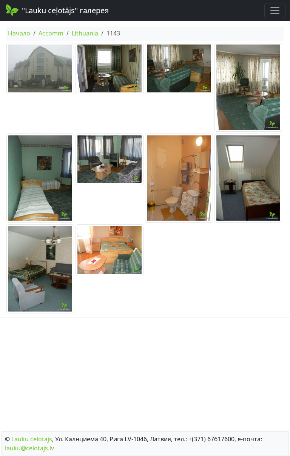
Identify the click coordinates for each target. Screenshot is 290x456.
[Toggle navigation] (274, 10)
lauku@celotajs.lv (29, 448)
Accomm (51, 33)
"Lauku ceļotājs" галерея (65, 10)
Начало (19, 33)
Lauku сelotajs (31, 439)
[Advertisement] (145, 372)
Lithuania (85, 33)
